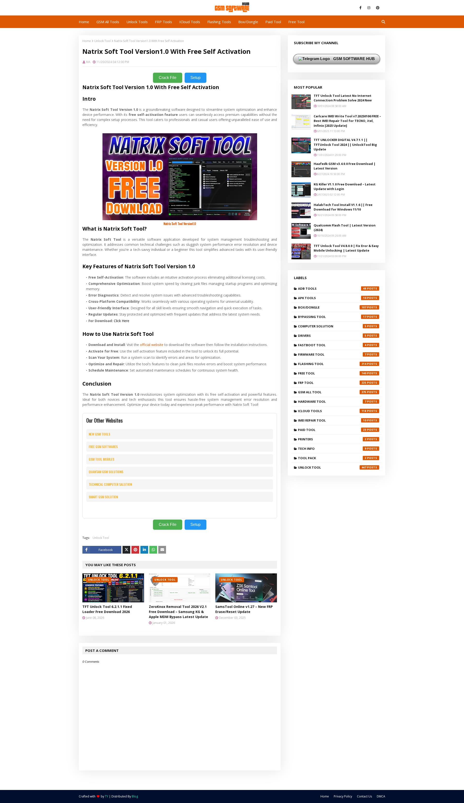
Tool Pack (332, 458)
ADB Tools (332, 288)
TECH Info (332, 448)
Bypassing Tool (332, 317)
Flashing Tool (332, 364)
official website (151, 344)
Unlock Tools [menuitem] (137, 21)
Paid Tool (332, 430)
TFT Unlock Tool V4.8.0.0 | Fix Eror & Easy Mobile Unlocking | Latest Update (346, 248)
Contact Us (364, 796)
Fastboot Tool (332, 345)
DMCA (381, 796)
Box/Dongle (332, 307)
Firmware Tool (332, 354)
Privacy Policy (343, 796)
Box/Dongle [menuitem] (248, 21)
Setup (195, 78)
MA (88, 62)
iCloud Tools (332, 411)
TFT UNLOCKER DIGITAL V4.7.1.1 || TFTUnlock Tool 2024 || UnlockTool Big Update (345, 144)
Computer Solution (332, 326)
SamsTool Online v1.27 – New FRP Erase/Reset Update (244, 609)
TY (106, 796)
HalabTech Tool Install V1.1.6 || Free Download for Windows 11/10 (343, 207)
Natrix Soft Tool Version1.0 (180, 223)
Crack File (167, 78)
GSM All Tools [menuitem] (107, 21)
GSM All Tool (332, 392)
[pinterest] (376, 8)
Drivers (332, 335)
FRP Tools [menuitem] (163, 21)
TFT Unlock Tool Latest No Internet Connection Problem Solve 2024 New (343, 98)
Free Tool (332, 373)
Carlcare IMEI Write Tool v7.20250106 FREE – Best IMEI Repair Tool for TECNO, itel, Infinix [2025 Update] (347, 121)
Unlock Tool (102, 41)
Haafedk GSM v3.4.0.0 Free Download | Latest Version (345, 166)
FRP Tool (332, 382)
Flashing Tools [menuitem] (219, 21)
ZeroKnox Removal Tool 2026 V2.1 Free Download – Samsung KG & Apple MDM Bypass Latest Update (178, 611)
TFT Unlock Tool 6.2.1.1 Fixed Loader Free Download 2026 (107, 609)
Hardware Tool (332, 401)
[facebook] (360, 8)
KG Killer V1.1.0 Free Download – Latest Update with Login (345, 186)
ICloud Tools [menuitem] (189, 21)
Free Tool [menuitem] (296, 21)
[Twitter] (126, 550)
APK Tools (332, 298)
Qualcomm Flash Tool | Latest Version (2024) (345, 227)
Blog (135, 796)
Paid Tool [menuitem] (273, 21)
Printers (332, 439)
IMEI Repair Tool (332, 420)
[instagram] (369, 8)
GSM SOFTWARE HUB (353, 59)
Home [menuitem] (84, 21)
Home (86, 41)
